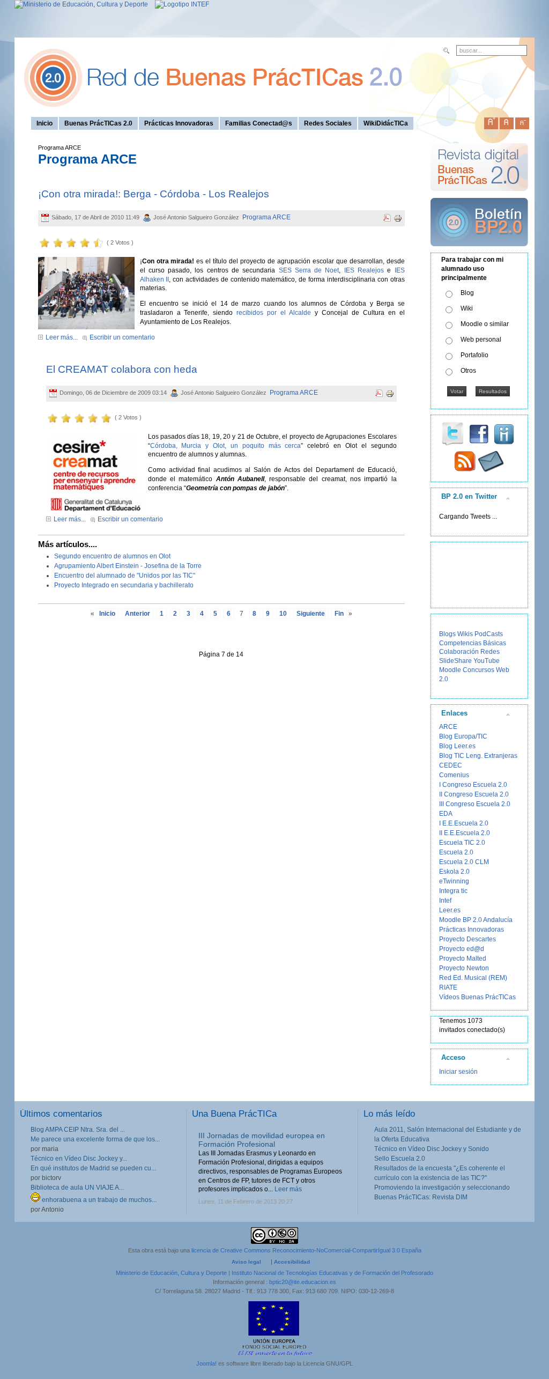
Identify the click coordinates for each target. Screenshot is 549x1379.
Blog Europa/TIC (463, 736)
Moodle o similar (485, 324)
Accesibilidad (292, 1262)
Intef (445, 900)
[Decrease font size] (522, 121)
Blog (467, 293)
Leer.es (450, 910)
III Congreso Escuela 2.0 (474, 804)
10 (283, 613)
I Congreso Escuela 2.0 (473, 784)
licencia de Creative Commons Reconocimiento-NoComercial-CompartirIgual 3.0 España (306, 1250)
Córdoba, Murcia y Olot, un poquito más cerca (225, 445)
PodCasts (488, 634)
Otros (468, 370)
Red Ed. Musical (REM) (473, 978)
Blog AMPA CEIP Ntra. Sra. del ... (78, 1129)
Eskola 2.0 (454, 871)
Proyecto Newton (464, 968)
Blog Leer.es (457, 746)
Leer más (288, 1189)
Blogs (447, 634)
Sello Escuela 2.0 (399, 1158)
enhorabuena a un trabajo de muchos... (98, 1200)
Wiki (467, 308)
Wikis (465, 634)
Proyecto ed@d (461, 949)
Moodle (450, 670)
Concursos (478, 670)
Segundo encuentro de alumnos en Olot (112, 556)
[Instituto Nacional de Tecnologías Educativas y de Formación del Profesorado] (179, 4)
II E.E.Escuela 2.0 (464, 833)
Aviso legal (246, 1262)
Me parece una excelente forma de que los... (95, 1139)
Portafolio (474, 355)
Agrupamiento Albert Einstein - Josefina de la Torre (128, 566)
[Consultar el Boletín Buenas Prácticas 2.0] (479, 250)
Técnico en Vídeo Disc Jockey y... (79, 1158)
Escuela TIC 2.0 (462, 842)
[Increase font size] (491, 121)
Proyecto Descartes (467, 939)
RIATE (448, 987)
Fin (339, 613)
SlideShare (455, 661)
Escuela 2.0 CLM (464, 862)
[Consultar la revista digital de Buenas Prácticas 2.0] (479, 196)
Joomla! (206, 1363)
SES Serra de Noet (309, 270)
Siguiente (310, 613)
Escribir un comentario (122, 337)
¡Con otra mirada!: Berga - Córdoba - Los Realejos (153, 194)
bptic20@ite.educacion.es (302, 1282)
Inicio (107, 613)
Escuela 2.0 (456, 852)
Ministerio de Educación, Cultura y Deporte (171, 1273)
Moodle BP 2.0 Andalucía (476, 920)
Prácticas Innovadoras (471, 929)
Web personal (481, 339)
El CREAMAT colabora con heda (121, 369)
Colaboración (459, 651)
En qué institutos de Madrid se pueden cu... (93, 1168)
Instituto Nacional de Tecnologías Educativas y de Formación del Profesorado (332, 1273)
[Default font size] (506, 121)
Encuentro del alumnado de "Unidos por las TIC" (124, 575)
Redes (490, 651)
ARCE (448, 727)
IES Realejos (364, 270)
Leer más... (62, 337)
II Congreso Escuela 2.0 (474, 794)
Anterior (137, 613)
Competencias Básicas (472, 643)
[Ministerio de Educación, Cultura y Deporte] (81, 4)
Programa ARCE (266, 217)
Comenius (454, 775)
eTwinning (454, 881)
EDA (445, 813)
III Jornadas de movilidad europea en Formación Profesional (261, 1140)
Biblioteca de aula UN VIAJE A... (77, 1187)
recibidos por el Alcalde (273, 312)
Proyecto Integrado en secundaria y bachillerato (124, 585)
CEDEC (450, 765)
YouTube (486, 661)
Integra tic (453, 891)
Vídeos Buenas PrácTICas (477, 997)
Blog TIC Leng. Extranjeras (478, 755)
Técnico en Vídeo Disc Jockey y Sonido (431, 1149)
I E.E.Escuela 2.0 (463, 823)
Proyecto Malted (462, 958)
